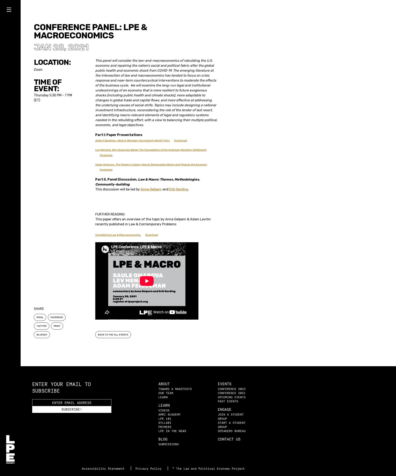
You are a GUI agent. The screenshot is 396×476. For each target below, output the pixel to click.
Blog (162, 439)
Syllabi (164, 422)
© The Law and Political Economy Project (208, 468)
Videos (164, 410)
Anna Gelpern (151, 189)
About (164, 384)
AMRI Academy (169, 414)
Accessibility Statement (104, 468)
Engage (224, 409)
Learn (163, 397)
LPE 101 (164, 418)
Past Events (228, 401)
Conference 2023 (232, 389)
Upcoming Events (232, 397)
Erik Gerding (178, 189)
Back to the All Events (113, 334)
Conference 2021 (232, 393)
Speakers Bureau (232, 431)
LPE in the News (172, 431)
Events (224, 384)
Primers (164, 427)
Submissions (168, 444)
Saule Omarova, (151, 164)
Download (180, 140)
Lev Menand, (150, 149)
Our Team (165, 393)
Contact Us (229, 439)
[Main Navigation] (10, 10)
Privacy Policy (149, 468)
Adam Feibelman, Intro (132, 140)
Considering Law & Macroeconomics (118, 234)
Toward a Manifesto (175, 389)
